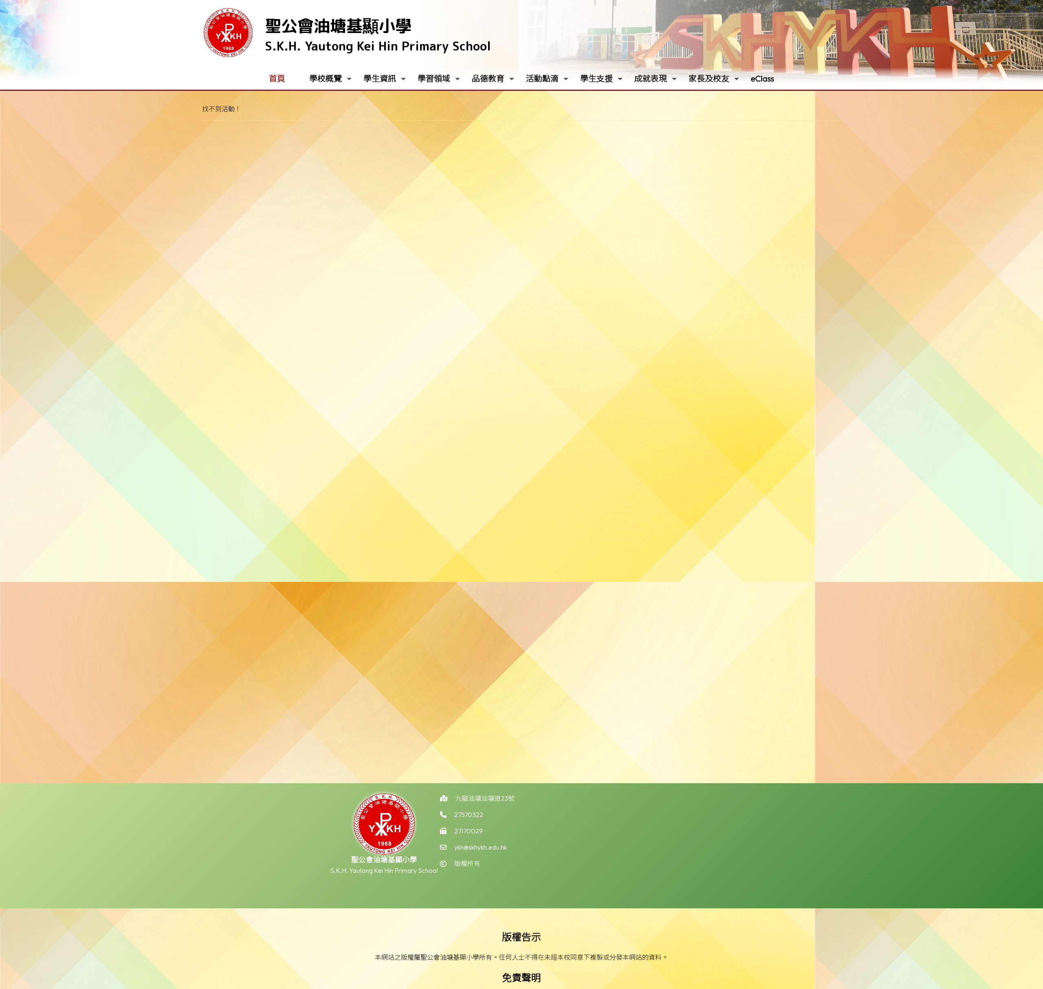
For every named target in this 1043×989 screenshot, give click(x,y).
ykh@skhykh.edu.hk (480, 847)
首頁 (277, 78)
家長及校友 (709, 78)
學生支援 (596, 78)
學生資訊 (379, 78)
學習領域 (434, 78)
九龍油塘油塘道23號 (485, 798)
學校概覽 (325, 78)
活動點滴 (542, 78)
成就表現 (650, 78)
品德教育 (488, 78)
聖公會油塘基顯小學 (338, 25)
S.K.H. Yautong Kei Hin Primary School (378, 46)
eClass (762, 78)
